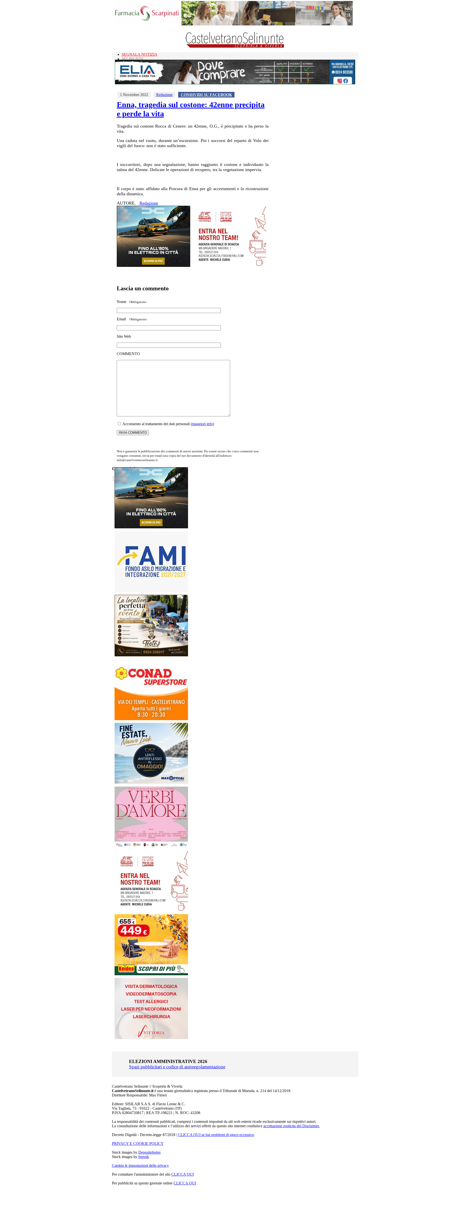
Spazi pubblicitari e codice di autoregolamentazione (177, 1066)
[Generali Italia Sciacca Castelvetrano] (229, 265)
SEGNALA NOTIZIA (139, 54)
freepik (143, 1157)
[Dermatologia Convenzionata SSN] (151, 1038)
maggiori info (202, 424)
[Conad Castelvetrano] (151, 719)
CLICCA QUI (182, 1174)
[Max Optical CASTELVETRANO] (151, 783)
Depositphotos (149, 1152)
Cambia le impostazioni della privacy (140, 1165)
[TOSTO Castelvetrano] (151, 655)
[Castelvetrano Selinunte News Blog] (235, 46)
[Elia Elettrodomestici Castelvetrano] (235, 83)
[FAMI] (151, 591)
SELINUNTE (133, 59)
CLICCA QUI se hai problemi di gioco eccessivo (216, 1135)
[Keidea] (151, 974)
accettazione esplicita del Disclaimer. (291, 1126)
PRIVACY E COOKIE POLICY (138, 1143)
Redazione (164, 95)
